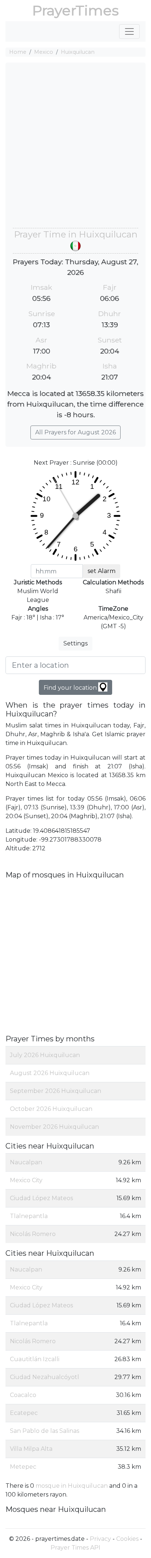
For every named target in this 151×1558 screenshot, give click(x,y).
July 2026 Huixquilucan (45, 1055)
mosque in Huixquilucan (72, 1485)
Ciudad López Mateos (41, 1198)
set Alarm (101, 571)
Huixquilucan (78, 52)
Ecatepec (24, 1412)
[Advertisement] (75, 149)
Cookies (127, 1538)
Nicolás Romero (33, 1234)
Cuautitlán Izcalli (34, 1359)
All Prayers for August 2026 (75, 432)
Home (17, 52)
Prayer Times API (75, 1547)
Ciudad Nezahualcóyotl (44, 1377)
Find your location (71, 687)
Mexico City (26, 1180)
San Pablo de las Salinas (44, 1430)
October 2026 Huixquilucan (51, 1108)
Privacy (100, 1538)
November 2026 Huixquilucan (54, 1126)
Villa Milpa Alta (31, 1448)
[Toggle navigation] (129, 31)
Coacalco (23, 1395)
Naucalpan (26, 1162)
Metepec (23, 1466)
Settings (75, 643)
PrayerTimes (75, 10)
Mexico (43, 52)
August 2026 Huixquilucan (49, 1073)
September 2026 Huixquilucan (55, 1090)
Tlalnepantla (29, 1216)
